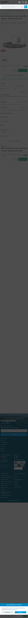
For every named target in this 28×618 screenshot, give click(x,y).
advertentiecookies (13, 609)
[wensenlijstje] (23, 2)
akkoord (20, 612)
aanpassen (7, 612)
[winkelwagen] (26, 2)
